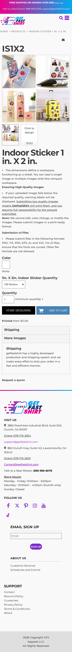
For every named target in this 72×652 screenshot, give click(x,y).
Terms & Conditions (17, 608)
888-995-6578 (42, 470)
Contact (9, 592)
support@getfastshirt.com (56, 8)
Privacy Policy (13, 604)
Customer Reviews (22, 565)
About (8, 612)
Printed (7, 320)
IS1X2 (29, 143)
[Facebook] (8, 506)
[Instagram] (35, 506)
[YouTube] (44, 506)
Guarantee (11, 600)
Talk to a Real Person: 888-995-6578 (21, 8)
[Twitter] (17, 506)
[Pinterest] (26, 506)
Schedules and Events (25, 569)
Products (18, 31)
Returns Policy (13, 596)
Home (4, 31)
